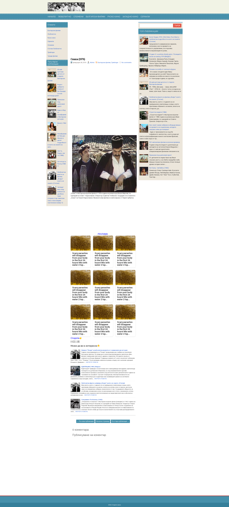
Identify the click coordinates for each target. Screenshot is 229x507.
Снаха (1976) (78, 59)
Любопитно (52, 34)
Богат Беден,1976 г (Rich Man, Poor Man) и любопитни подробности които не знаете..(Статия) (164, 39)
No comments (126, 62)
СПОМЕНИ (78, 17)
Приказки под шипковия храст (160, 155)
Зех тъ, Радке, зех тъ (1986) (61, 153)
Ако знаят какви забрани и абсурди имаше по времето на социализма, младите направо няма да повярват (164, 127)
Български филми (104, 62)
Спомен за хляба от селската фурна (162, 69)
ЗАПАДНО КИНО (130, 17)
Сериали (51, 41)
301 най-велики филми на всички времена (164, 142)
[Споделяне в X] (76, 341)
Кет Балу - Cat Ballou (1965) (159, 168)
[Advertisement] (103, 40)
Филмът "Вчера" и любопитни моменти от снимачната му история (104, 350)
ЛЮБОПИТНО (64, 17)
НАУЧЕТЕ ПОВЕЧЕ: (92, 362)
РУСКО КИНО (113, 17)
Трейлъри (114, 62)
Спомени (51, 45)
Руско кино (52, 38)
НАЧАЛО (52, 17)
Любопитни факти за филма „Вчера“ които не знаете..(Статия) (103, 383)
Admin (92, 62)
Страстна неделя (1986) (158, 112)
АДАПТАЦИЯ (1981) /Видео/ (91, 366)
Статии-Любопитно (55, 49)
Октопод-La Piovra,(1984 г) (61, 164)
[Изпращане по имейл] (71, 341)
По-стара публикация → (120, 421)
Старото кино (116, 505)
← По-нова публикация (85, 421)
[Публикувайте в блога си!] (74, 341)
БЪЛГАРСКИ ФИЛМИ (95, 17)
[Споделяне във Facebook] (78, 341)
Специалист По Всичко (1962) (91, 399)
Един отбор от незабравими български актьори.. (61, 114)
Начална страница (102, 421)
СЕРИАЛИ (145, 17)
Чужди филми (53, 56)
